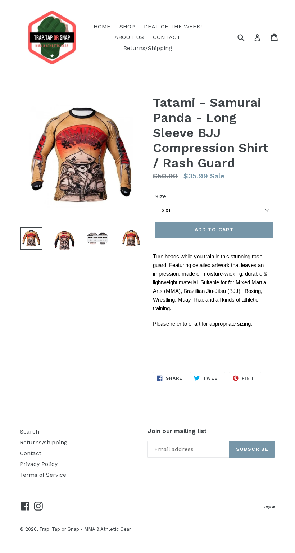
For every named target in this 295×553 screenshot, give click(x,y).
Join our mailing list (177, 431)
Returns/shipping (43, 442)
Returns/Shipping (147, 48)
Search (29, 431)
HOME (102, 26)
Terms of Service (43, 474)
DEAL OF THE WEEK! (173, 26)
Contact (30, 453)
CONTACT (167, 37)
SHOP (127, 26)
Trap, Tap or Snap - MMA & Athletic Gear (85, 529)
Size (160, 196)
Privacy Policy (39, 464)
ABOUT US (129, 37)
